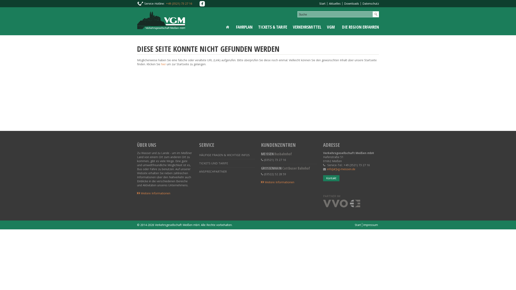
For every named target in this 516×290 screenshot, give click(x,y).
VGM (331, 27)
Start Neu (228, 27)
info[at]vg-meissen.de (341, 169)
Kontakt (331, 178)
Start (322, 3)
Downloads (351, 3)
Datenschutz (370, 3)
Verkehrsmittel (307, 27)
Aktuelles (335, 3)
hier (163, 64)
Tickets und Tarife (213, 163)
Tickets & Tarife (272, 27)
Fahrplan (244, 27)
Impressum (370, 225)
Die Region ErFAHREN (360, 27)
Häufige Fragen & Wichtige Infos (224, 155)
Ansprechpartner (213, 171)
